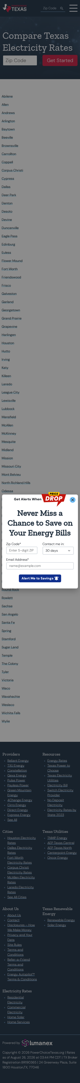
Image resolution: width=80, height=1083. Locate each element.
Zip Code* (13, 544)
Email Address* (17, 559)
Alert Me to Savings (38, 578)
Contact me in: (53, 544)
